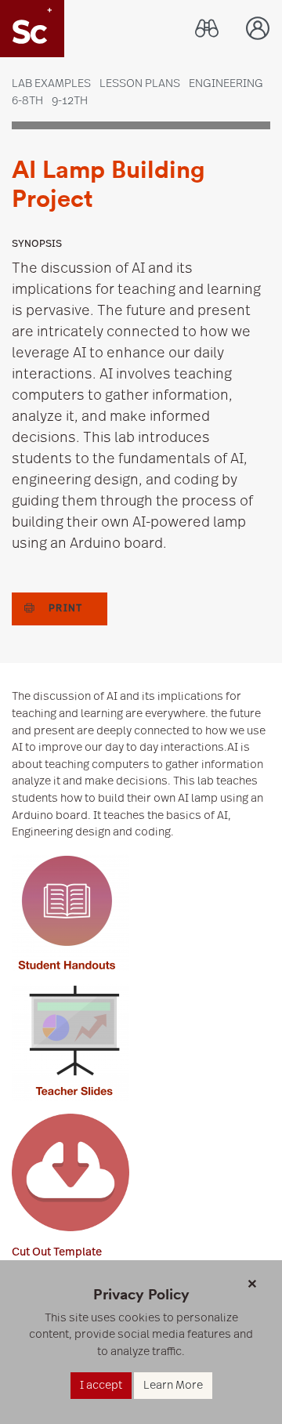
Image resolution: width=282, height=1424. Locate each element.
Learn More (173, 1385)
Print (65, 608)
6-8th (27, 101)
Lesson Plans (139, 83)
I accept (101, 1385)
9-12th (70, 101)
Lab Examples (51, 83)
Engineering (226, 83)
